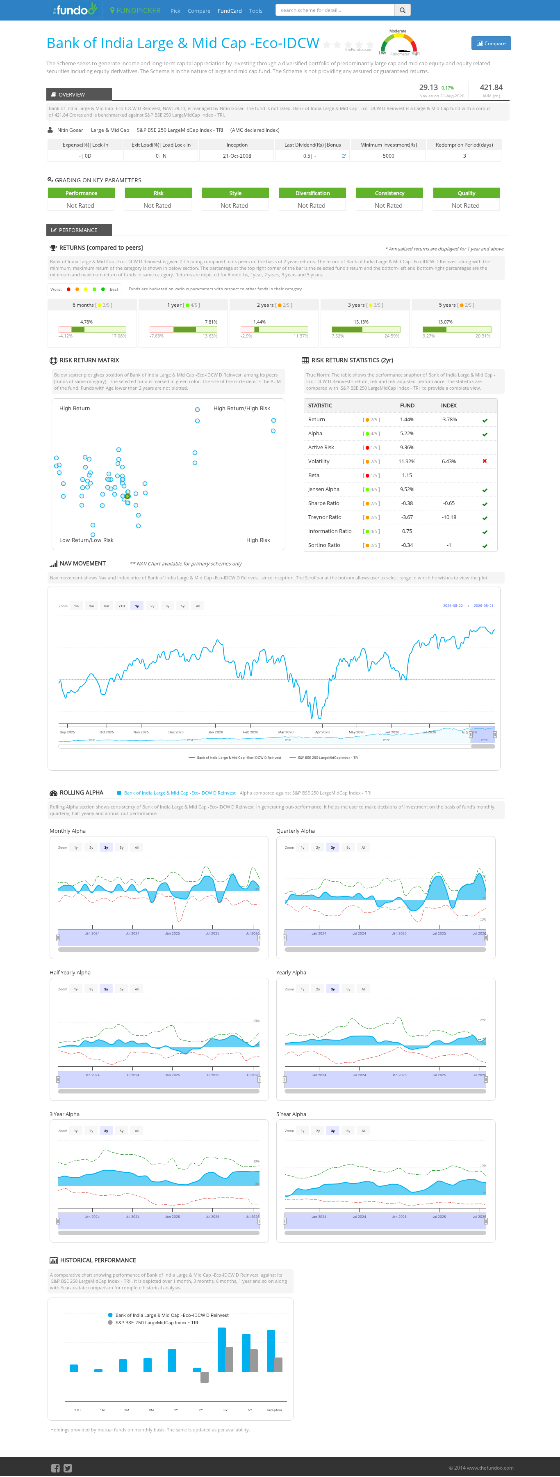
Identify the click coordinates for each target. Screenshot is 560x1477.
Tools (255, 10)
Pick (175, 10)
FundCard (230, 10)
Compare (199, 10)
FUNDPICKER (137, 10)
